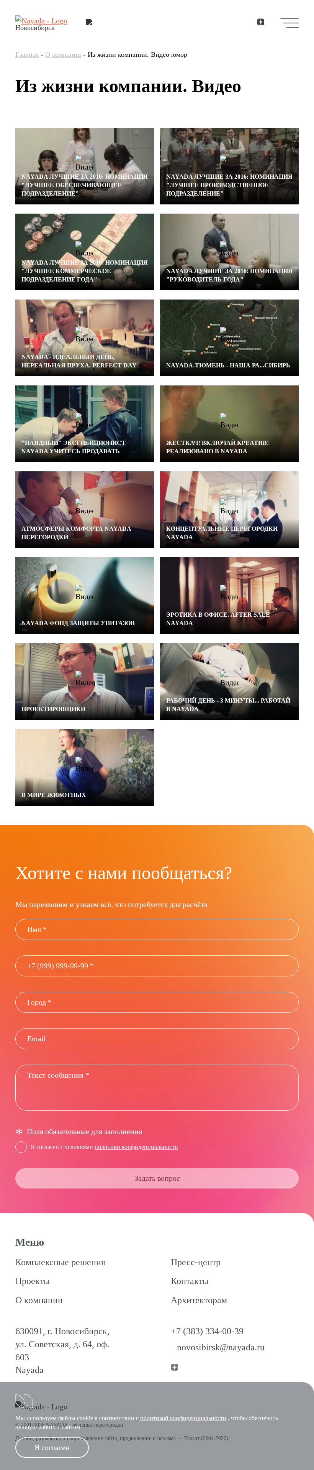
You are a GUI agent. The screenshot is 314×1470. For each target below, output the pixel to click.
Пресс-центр (196, 1262)
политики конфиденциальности (136, 1147)
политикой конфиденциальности (183, 1418)
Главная (27, 54)
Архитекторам (199, 1300)
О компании (63, 54)
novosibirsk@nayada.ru (221, 1347)
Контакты (190, 1281)
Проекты (32, 1281)
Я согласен (52, 1447)
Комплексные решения (60, 1262)
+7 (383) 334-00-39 (207, 1331)
